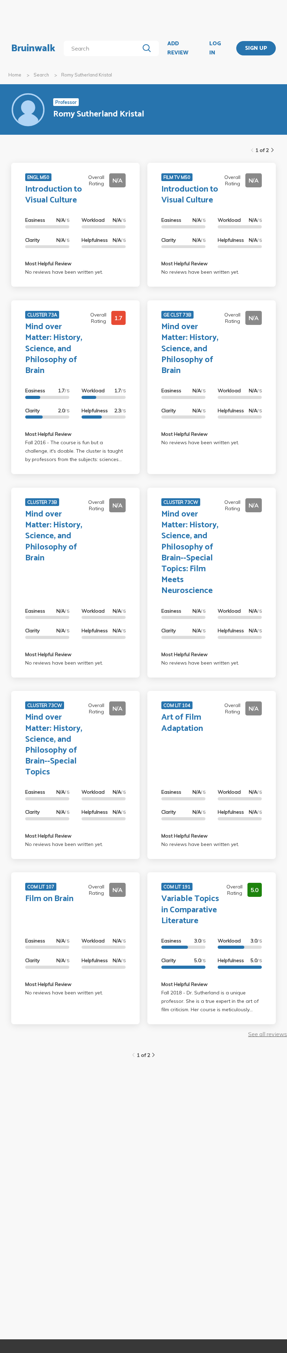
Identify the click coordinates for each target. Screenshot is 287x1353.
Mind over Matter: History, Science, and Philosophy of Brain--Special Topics (53, 745)
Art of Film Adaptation (182, 723)
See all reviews (267, 1034)
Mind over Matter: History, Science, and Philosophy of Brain (53, 349)
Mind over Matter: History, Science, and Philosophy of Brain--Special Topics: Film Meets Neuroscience (189, 552)
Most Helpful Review (48, 263)
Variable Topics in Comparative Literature (190, 909)
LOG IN (215, 48)
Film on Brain (49, 899)
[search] (102, 48)
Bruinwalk (33, 48)
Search (41, 75)
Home (14, 75)
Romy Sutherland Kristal (86, 75)
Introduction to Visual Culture (53, 194)
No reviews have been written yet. (64, 272)
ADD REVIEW (177, 48)
